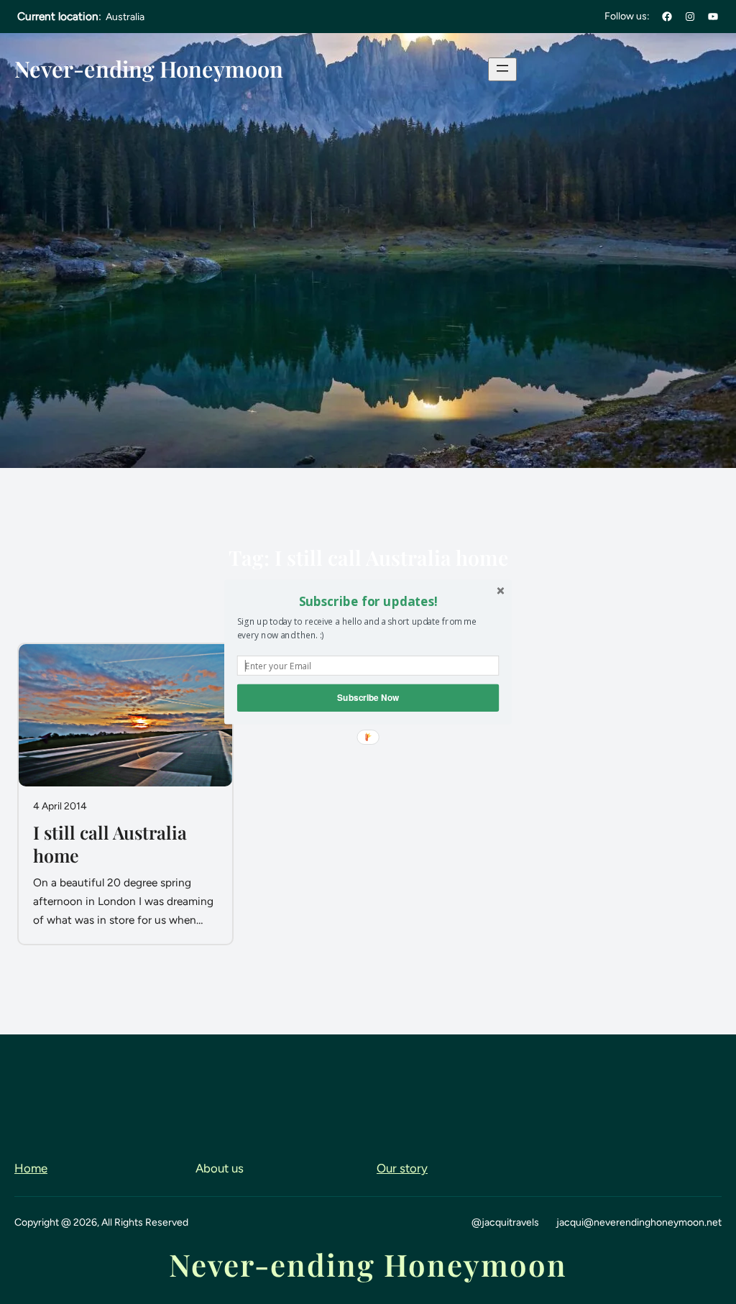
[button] (368, 601)
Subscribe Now (368, 698)
